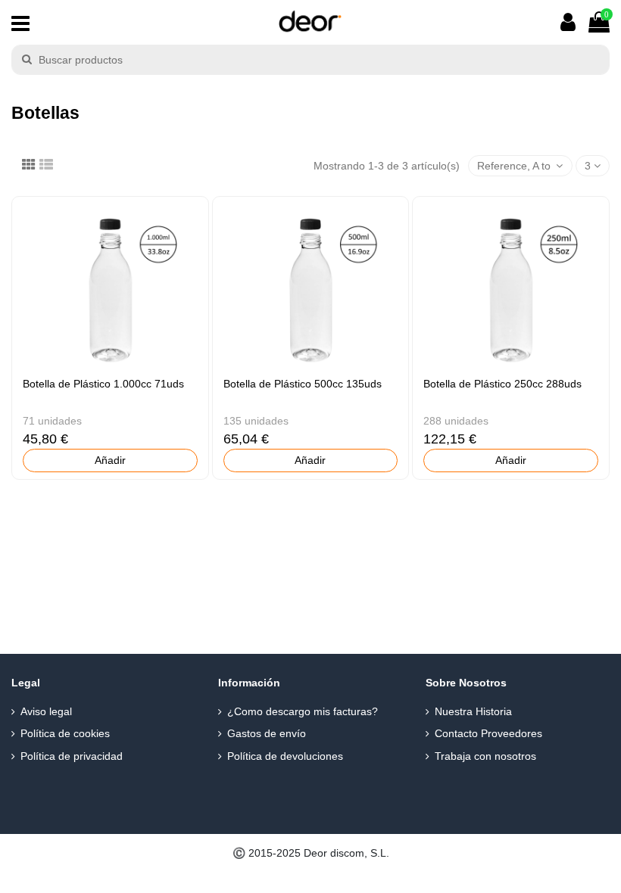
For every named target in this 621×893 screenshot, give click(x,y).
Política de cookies (65, 733)
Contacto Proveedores (488, 733)
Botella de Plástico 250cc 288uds (502, 384)
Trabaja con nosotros (485, 756)
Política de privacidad (71, 756)
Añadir (110, 460)
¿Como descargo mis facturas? (302, 711)
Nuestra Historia (473, 711)
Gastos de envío (266, 733)
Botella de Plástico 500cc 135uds (302, 384)
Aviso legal (46, 711)
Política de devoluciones (285, 756)
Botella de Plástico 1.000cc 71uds (103, 384)
